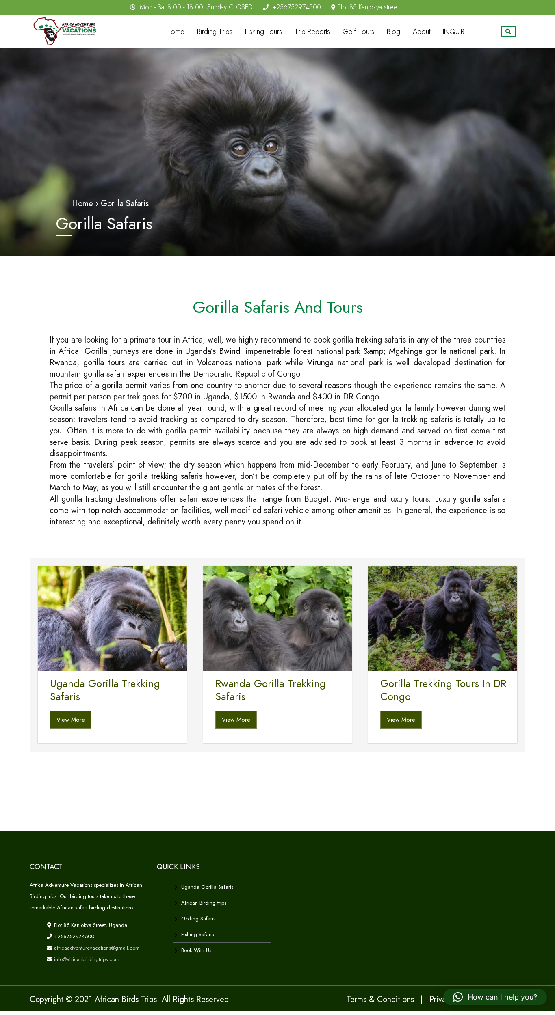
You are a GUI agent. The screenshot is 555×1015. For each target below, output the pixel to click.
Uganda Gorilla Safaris (207, 887)
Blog (393, 31)
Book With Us (196, 950)
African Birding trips (203, 903)
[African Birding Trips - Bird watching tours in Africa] (67, 30)
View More (70, 719)
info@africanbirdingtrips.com (85, 959)
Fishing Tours (263, 31)
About (421, 31)
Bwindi (230, 351)
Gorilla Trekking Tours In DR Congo (443, 690)
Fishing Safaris (197, 934)
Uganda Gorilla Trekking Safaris (105, 690)
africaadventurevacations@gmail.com (96, 948)
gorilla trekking (152, 476)
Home (175, 31)
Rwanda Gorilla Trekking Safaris (270, 690)
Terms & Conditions (380, 999)
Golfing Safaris (198, 918)
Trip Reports (312, 31)
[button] (495, 997)
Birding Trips (214, 31)
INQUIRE (455, 31)
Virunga (320, 363)
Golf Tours (358, 31)
